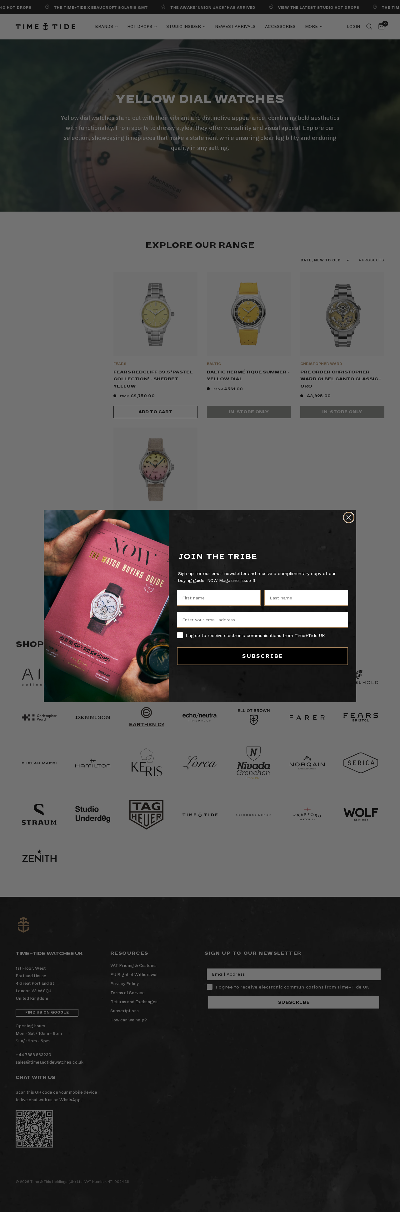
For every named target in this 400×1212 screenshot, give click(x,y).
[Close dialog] (349, 517)
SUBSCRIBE (262, 656)
